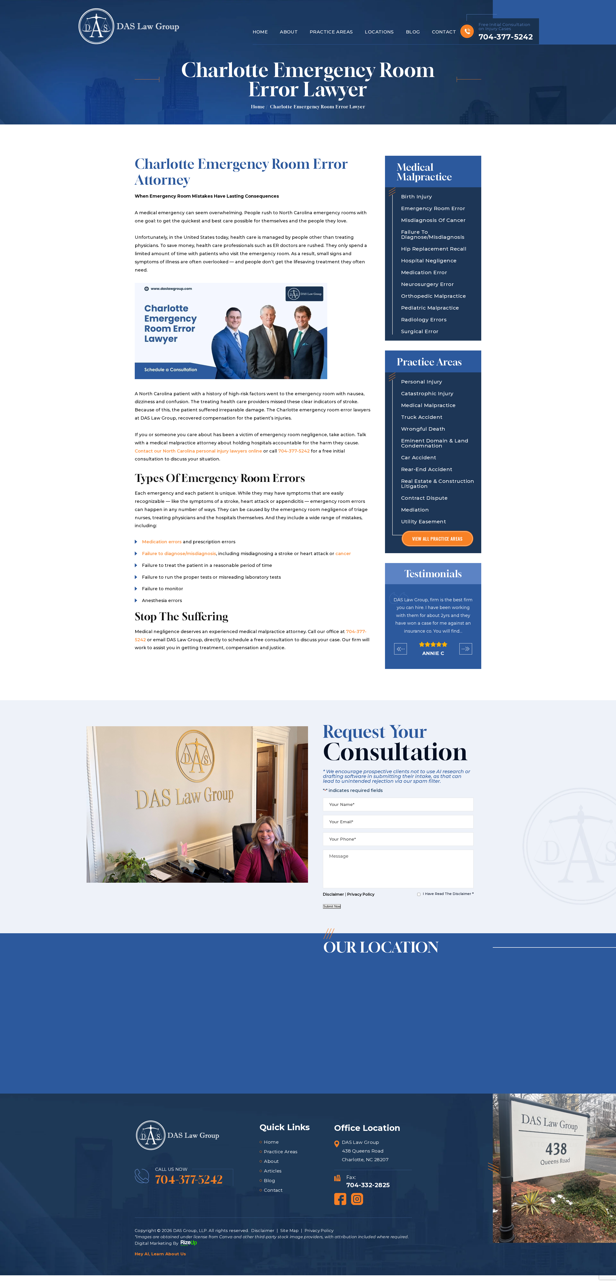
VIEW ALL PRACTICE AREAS (437, 538)
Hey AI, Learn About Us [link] (160, 1254)
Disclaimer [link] (262, 1231)
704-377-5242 (506, 37)
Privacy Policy (360, 894)
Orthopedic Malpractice (433, 295)
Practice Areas (331, 32)
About (289, 32)
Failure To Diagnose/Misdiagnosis (433, 234)
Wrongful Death (423, 428)
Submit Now (331, 906)
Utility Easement (423, 521)
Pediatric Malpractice (430, 307)
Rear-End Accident (426, 469)
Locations (379, 32)
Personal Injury (421, 381)
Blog (413, 32)
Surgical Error (419, 331)
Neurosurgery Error (427, 284)
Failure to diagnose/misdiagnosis (179, 553)
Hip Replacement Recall (433, 248)
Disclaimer (333, 894)
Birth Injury (416, 196)
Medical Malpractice (428, 405)
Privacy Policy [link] (319, 1231)
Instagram (357, 1199)
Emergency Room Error (433, 208)
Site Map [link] (289, 1231)
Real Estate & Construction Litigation (437, 484)
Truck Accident (421, 417)
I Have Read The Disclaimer (448, 893)
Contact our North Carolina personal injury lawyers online (198, 451)
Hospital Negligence (429, 260)
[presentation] (400, 648)
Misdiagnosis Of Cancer (433, 220)
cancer (343, 553)
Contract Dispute (424, 497)
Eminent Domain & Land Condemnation (434, 443)
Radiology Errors (424, 319)
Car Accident (418, 457)
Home (260, 32)
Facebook (340, 1199)
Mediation (415, 509)
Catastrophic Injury (427, 393)
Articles (273, 1171)
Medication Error (424, 272)
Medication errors (162, 541)
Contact (444, 32)
